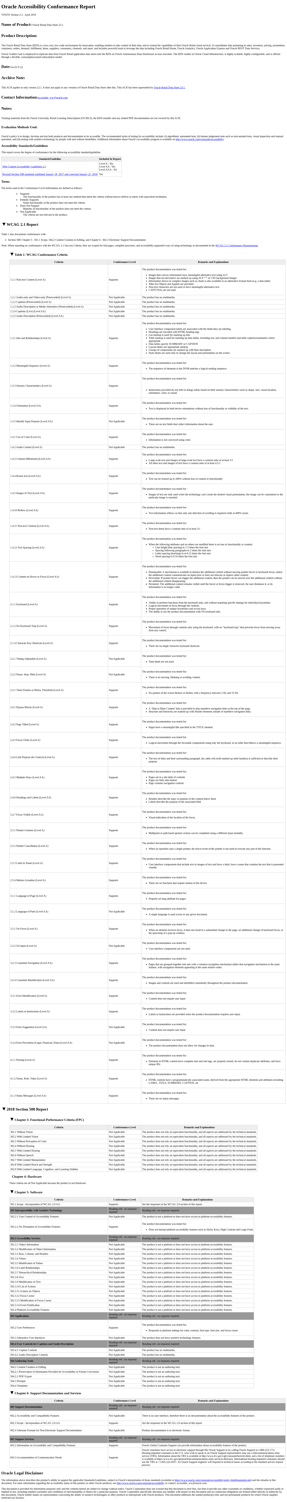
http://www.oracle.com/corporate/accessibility (140, 1483)
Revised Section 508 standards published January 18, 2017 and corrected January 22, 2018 (49, 174)
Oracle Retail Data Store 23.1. (169, 87)
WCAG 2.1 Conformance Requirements (236, 245)
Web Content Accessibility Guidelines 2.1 (24, 166)
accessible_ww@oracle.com (53, 97)
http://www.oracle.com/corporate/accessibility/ (200, 139)
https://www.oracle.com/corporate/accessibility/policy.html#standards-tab (213, 1480)
